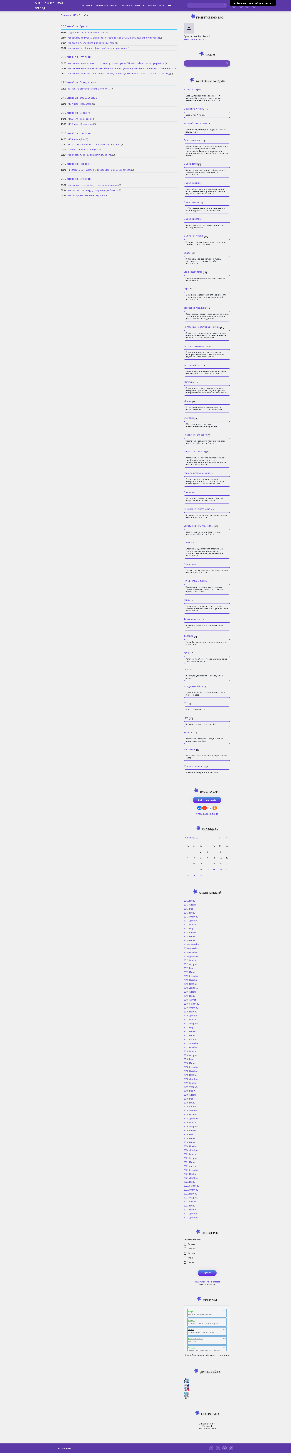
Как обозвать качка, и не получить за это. (90, 154)
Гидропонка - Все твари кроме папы (86, 32)
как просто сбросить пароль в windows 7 (89, 88)
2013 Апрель (190, 904)
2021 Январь (190, 1154)
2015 (73, 15)
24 (207, 869)
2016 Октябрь (191, 1007)
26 (220, 869)
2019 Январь (190, 1082)
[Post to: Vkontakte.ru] (185, 1397)
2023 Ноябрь (190, 1209)
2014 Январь (190, 924)
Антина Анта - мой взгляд (49, 5)
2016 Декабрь (191, 1015)
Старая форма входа (207, 813)
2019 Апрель (190, 1094)
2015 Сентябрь (191, 976)
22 (194, 869)
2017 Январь (190, 1019)
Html (186, 717)
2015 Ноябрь (190, 983)
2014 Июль (189, 940)
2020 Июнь (189, 1138)
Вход (201, 39)
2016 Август (190, 999)
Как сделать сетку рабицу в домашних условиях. (93, 185)
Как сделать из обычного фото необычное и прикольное (97, 48)
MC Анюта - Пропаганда (80, 124)
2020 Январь (190, 1122)
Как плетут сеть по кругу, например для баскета (93, 190)
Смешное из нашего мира (197, 508)
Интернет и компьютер (196, 346)
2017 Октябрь (191, 1043)
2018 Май (189, 1059)
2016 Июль (189, 995)
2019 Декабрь (191, 1118)
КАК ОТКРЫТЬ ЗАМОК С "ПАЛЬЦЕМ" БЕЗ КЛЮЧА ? (94, 144)
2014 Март (189, 928)
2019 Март (189, 1090)
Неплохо (191, 1253)
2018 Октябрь (191, 1070)
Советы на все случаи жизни (198, 525)
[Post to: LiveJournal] (188, 1395)
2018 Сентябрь (191, 1067)
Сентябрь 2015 (193, 837)
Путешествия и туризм (195, 580)
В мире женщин (192, 182)
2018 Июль (189, 1063)
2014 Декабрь (191, 956)
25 (214, 869)
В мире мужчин (191, 202)
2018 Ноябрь (190, 1074)
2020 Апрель (190, 1130)
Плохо (190, 1258)
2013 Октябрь (191, 916)
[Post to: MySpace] (188, 1384)
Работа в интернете (194, 451)
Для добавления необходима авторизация (207, 1355)
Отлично (191, 1244)
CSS (185, 703)
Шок (186, 669)
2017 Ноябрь (190, 1047)
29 (194, 875)
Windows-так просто (194, 766)
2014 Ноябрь (190, 952)
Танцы (187, 599)
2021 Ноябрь (190, 1174)
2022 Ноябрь (190, 1193)
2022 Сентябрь (191, 1185)
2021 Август (190, 1166)
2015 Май (189, 968)
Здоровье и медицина (195, 307)
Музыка (188, 401)
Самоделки (189, 492)
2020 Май (189, 1134)
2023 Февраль (191, 1197)
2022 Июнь (189, 1181)
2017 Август (190, 1039)
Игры (186, 288)
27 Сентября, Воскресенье (79, 97)
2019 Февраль (191, 1086)
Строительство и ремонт (197, 472)
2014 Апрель (190, 932)
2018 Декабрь (191, 1079)
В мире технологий (194, 235)
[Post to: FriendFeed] (185, 1387)
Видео (187, 252)
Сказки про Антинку (194, 108)
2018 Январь (190, 1051)
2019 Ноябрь (190, 1114)
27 (227, 869)
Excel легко (189, 732)
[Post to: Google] (185, 1384)
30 (200, 875)
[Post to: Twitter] (188, 1379)
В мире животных (193, 218)
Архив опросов (213, 1282)
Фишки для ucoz (192, 619)
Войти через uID (207, 800)
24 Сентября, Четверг (75, 164)
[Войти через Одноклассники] (214, 808)
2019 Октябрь (191, 1110)
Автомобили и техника (195, 123)
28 (187, 875)
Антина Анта (190, 89)
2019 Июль (189, 1102)
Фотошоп (189, 635)
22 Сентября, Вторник (76, 179)
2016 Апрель (190, 991)
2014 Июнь (189, 936)
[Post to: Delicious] (185, 1379)
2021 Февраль (191, 1158)
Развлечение (190, 564)
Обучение (189, 417)
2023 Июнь (189, 1205)
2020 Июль (189, 1142)
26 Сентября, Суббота (75, 113)
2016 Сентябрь (191, 1003)
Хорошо (191, 1249)
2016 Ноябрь (190, 1011)
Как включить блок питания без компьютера (91, 42)
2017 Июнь (189, 1031)
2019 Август (190, 1106)
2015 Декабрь (191, 987)
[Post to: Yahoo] (188, 1387)
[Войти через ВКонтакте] (199, 808)
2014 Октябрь (191, 948)
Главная (65, 15)
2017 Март (189, 1027)
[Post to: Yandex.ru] (188, 1392)
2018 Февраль (191, 1055)
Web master (190, 749)
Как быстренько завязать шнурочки (86, 195)
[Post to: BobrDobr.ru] (185, 1389)
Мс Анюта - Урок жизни (80, 118)
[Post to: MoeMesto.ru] (185, 1392)
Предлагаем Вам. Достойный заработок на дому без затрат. (99, 169)
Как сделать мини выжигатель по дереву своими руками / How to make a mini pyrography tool (116, 63)
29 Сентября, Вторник (76, 57)
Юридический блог (193, 686)
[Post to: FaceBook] (188, 1381)
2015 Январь (190, 960)
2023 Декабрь (191, 1213)
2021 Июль (189, 1162)
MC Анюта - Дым (76, 139)
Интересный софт (193, 365)
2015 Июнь (189, 972)
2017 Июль (189, 1035)
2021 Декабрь (191, 1177)
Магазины (189, 381)
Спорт (187, 542)
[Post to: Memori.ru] (188, 1389)
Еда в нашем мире (193, 271)
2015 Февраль (191, 964)
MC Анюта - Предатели (80, 103)
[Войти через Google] (209, 808)
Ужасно (190, 1262)
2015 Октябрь (191, 979)
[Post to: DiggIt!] (185, 1381)
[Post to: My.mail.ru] (185, 1395)
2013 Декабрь (191, 920)
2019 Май (189, 1098)
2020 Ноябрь (190, 1146)
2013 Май (189, 908)
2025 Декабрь (191, 1217)
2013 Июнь (189, 912)
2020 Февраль (191, 1126)
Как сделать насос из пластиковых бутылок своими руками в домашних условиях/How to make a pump (121, 68)
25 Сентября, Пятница (76, 133)
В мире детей (191, 163)
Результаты (199, 1282)
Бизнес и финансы (193, 140)
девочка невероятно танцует (83, 149)
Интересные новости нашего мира (202, 326)
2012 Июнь (189, 900)
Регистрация (190, 39)
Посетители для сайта (195, 434)
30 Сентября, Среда (74, 26)
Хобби (187, 652)
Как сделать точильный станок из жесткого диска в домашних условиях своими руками (113, 37)
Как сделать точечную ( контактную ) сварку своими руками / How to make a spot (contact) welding (119, 73)
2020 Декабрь (191, 1150)
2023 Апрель (190, 1201)
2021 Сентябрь (191, 1170)
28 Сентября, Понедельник (79, 82)
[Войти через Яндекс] (204, 808)
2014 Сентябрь (191, 944)
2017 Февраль (191, 1023)
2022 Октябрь (191, 1189)
